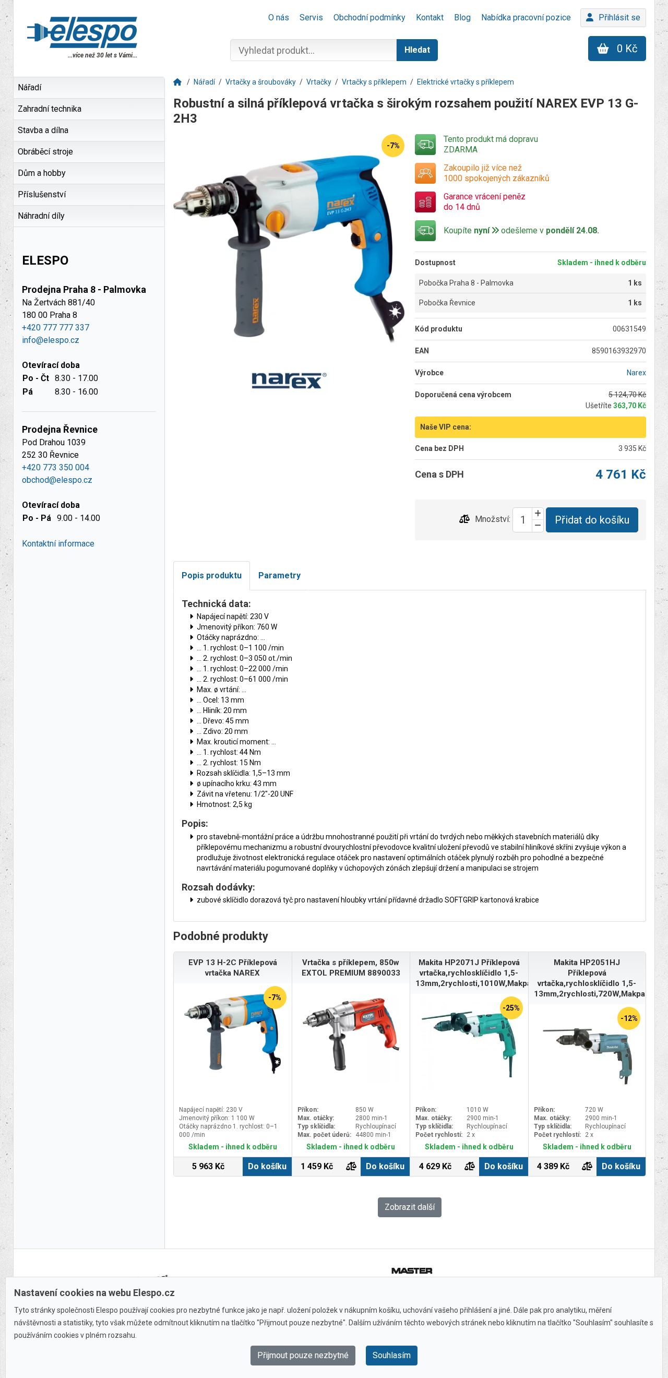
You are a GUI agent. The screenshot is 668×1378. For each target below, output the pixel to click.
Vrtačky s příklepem (374, 82)
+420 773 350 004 (55, 467)
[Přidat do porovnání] (464, 519)
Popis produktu (212, 575)
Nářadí (204, 82)
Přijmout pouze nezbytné (303, 1355)
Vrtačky (318, 82)
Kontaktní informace (58, 544)
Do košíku (267, 1166)
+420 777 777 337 (55, 327)
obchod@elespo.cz (57, 480)
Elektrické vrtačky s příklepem (465, 82)
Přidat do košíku (592, 520)
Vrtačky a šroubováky (260, 82)
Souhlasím (392, 1355)
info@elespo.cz (50, 340)
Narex (636, 373)
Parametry (279, 575)
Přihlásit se (619, 17)
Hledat (417, 50)
